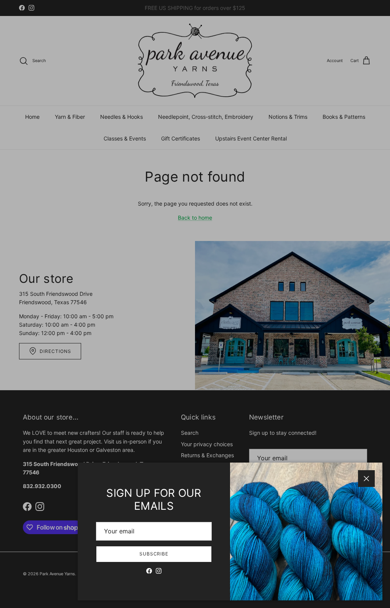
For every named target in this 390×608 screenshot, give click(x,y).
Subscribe (154, 554)
